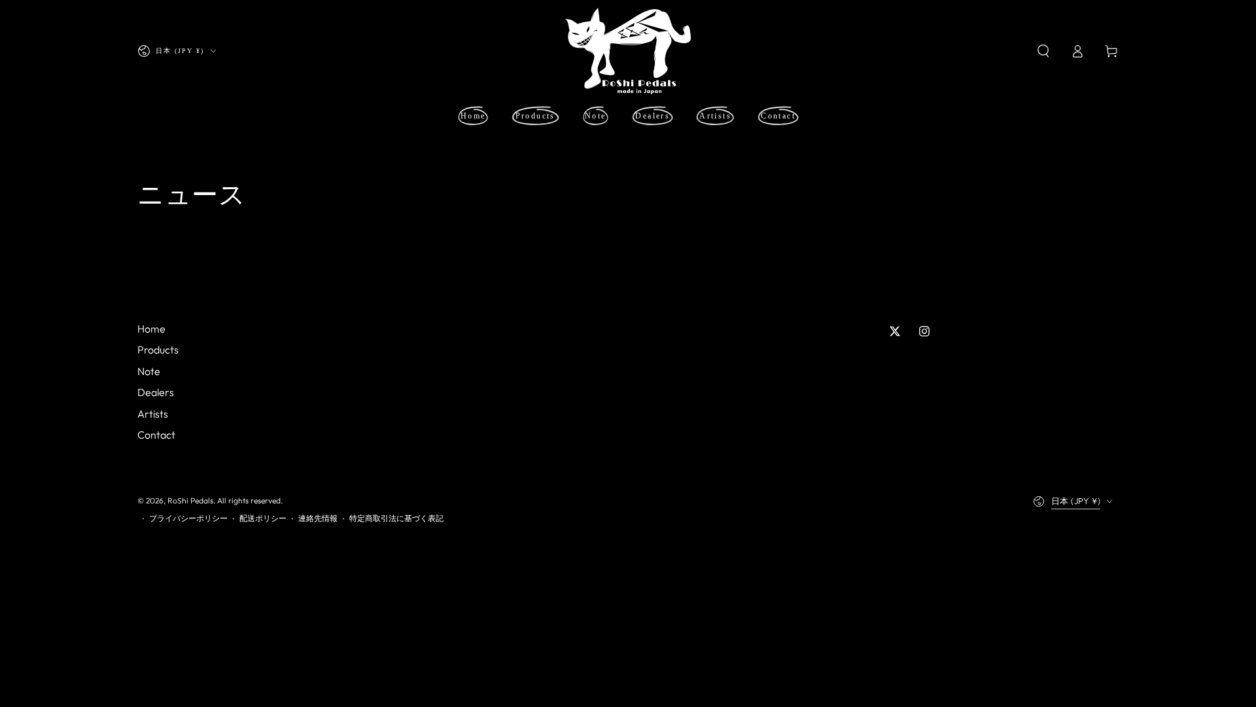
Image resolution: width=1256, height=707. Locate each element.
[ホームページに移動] (628, 51)
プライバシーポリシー (188, 518)
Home (151, 328)
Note (148, 371)
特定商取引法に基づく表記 (396, 518)
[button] (1043, 51)
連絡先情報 (318, 518)
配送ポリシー (263, 518)
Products (158, 349)
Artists (152, 413)
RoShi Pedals (190, 500)
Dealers (155, 392)
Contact (156, 434)
